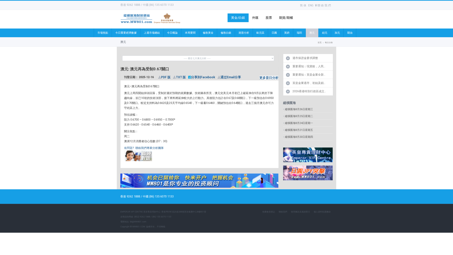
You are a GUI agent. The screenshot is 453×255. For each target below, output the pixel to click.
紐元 (324, 32)
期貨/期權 (286, 17)
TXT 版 (181, 77)
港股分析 (244, 32)
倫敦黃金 (208, 32)
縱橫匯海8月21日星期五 (299, 130)
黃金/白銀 (238, 17)
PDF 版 (166, 77)
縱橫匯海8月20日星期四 (299, 136)
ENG (310, 5)
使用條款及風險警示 (300, 212)
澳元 (312, 32)
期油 (349, 32)
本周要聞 (190, 32)
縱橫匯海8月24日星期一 (299, 123)
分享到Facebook (203, 77)
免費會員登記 (268, 212)
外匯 (255, 17)
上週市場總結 (152, 32)
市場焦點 (103, 32)
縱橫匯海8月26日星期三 (299, 109)
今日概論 (172, 32)
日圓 (274, 32)
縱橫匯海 (289, 103)
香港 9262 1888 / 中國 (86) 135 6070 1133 (147, 5)
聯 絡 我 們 (324, 5)
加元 (337, 32)
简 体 (303, 5)
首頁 (320, 42)
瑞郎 (299, 32)
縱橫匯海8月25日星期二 (299, 116)
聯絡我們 (283, 212)
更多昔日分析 (269, 78)
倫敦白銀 (226, 32)
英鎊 (286, 32)
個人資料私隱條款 (322, 212)
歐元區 (260, 32)
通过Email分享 (230, 77)
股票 (269, 17)
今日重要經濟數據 (126, 32)
